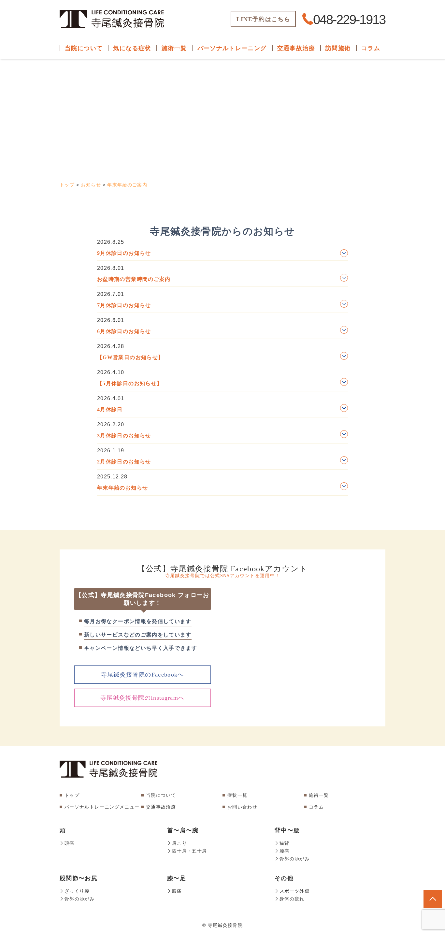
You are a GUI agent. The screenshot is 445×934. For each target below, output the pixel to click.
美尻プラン (232, 151)
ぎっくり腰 (144, 123)
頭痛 (144, 51)
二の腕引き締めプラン (232, 123)
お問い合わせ (96, 123)
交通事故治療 (296, 48)
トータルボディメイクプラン (232, 184)
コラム (370, 48)
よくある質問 (96, 94)
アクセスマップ (96, 108)
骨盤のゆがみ (144, 137)
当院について (161, 795)
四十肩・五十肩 (145, 80)
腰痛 (144, 108)
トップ (72, 795)
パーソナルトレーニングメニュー (102, 807)
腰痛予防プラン (232, 65)
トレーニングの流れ (232, 51)
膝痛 (144, 151)
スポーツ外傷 (144, 166)
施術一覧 (319, 795)
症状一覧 (237, 795)
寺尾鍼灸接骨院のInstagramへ (142, 697)
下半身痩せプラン (232, 137)
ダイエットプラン (232, 94)
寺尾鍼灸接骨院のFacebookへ (142, 674)
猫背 (144, 94)
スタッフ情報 (96, 65)
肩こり (144, 65)
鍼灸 (357, 65)
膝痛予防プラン (232, 80)
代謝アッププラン (232, 166)
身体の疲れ (144, 180)
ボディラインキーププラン (232, 108)
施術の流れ (96, 80)
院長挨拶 (96, 51)
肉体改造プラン (232, 202)
